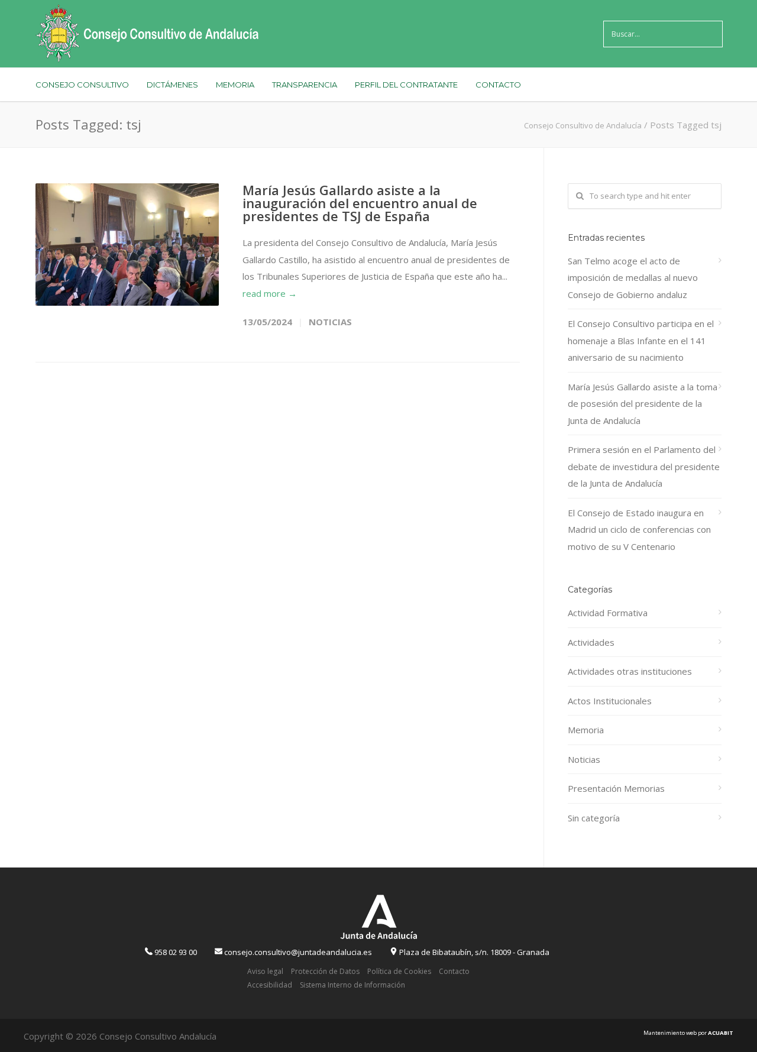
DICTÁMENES (172, 84)
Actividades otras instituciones (630, 671)
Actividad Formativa (608, 613)
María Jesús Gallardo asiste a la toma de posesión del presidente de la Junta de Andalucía (642, 403)
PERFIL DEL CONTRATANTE (406, 84)
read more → (269, 293)
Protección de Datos (325, 971)
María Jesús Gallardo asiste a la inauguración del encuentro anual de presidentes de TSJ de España (359, 203)
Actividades (591, 642)
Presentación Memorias (616, 788)
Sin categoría (594, 818)
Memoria (586, 730)
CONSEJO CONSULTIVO (82, 84)
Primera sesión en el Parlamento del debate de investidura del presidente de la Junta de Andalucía (644, 466)
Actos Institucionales (610, 701)
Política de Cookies (399, 971)
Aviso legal (265, 971)
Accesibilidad (269, 985)
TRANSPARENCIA (304, 84)
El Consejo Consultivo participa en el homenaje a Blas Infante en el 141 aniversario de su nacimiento (641, 340)
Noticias (330, 322)
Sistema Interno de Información (352, 985)
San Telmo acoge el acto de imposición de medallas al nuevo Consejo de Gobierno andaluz (633, 277)
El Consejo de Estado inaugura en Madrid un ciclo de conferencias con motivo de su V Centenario (639, 529)
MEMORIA (235, 84)
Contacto (454, 971)
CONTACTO (498, 84)
